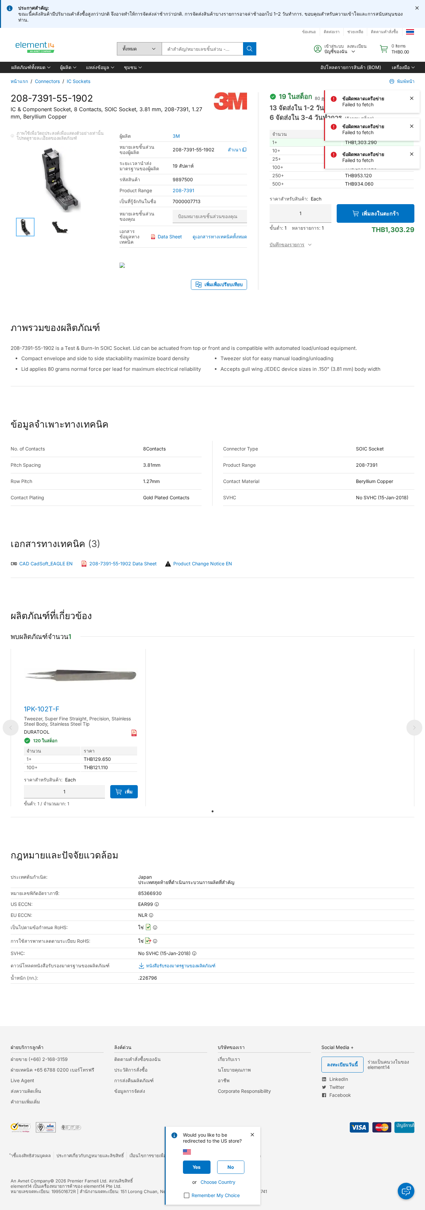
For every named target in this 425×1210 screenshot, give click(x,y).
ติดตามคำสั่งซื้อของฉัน (137, 1059)
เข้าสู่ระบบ (334, 46)
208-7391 (183, 190)
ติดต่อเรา (332, 31)
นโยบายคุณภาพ (234, 1070)
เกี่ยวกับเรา (229, 1059)
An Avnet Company (30, 1180)
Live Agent (22, 1080)
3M (176, 136)
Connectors (47, 81)
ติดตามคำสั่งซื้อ (384, 31)
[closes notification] (417, 8)
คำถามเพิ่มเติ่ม (25, 1101)
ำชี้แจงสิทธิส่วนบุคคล (31, 1155)
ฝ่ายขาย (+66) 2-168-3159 (39, 1059)
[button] (30, 67)
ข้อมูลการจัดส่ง (129, 1091)
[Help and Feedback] (406, 1191)
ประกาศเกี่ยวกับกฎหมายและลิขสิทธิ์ (90, 1155)
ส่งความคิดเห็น (26, 1091)
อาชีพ (223, 1080)
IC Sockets (78, 81)
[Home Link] (35, 49)
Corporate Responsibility (244, 1091)
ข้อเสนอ (309, 31)
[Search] (249, 48)
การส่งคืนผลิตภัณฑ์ (134, 1080)
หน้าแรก (19, 81)
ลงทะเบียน (357, 46)
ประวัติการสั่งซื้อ (130, 1070)
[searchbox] (202, 48)
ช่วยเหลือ (355, 31)
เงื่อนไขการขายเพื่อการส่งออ (156, 1155)
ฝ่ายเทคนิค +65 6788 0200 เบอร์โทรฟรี (52, 1070)
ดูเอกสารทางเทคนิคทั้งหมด (220, 236)
